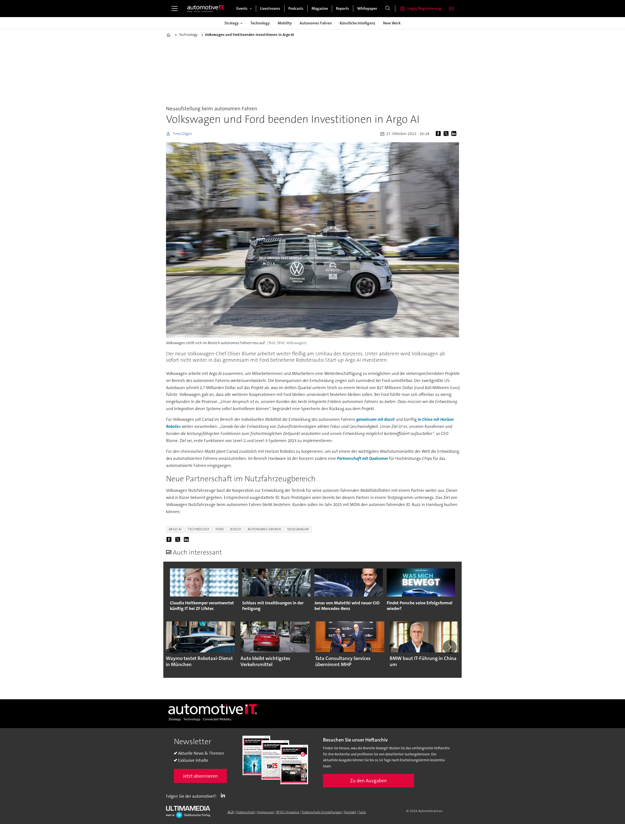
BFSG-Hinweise (287, 812)
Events (242, 8)
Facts (362, 812)
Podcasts (295, 8)
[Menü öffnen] (174, 8)
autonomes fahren (264, 529)
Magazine (320, 8)
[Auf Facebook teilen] (439, 133)
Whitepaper (367, 8)
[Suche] (388, 8)
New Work (392, 23)
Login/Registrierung (424, 8)
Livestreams (270, 8)
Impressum (265, 812)
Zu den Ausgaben (368, 780)
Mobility (285, 23)
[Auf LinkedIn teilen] (454, 133)
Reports (342, 8)
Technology (260, 23)
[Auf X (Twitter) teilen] (447, 133)
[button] (175, 647)
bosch (235, 529)
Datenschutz (245, 812)
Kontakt (350, 812)
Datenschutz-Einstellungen (322, 812)
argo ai (175, 529)
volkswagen (298, 529)
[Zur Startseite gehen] (205, 8)
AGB (231, 812)
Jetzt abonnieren (200, 776)
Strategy (231, 23)
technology (198, 529)
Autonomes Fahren (316, 23)
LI (224, 795)
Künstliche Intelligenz (357, 23)
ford (220, 529)
